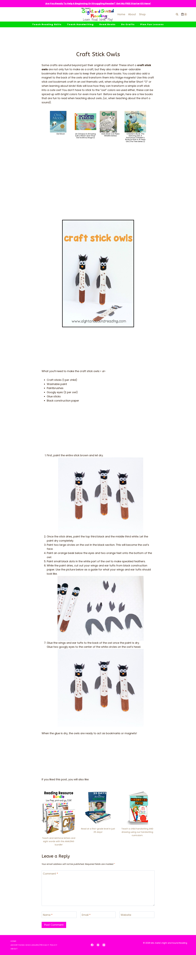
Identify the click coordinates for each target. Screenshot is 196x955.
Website (126, 915)
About (132, 14)
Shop (142, 14)
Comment (50, 874)
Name (48, 915)
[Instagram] (103, 945)
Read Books (107, 24)
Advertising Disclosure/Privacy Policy (34, 945)
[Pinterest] (98, 945)
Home (121, 14)
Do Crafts (128, 24)
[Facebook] (92, 945)
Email (86, 915)
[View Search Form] (177, 14)
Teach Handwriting (80, 24)
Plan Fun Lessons (152, 24)
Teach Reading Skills (46, 24)
